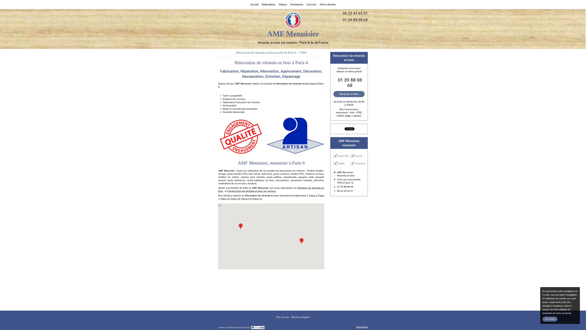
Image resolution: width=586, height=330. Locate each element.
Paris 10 (235, 198)
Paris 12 (225, 198)
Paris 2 (313, 195)
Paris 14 (257, 198)
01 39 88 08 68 (355, 20)
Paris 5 (245, 198)
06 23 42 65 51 (355, 13)
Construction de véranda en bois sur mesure (251, 191)
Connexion (362, 327)
